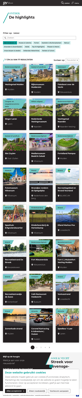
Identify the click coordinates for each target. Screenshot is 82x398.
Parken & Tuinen (48, 51)
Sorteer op (59, 60)
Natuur (66, 43)
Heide (27, 47)
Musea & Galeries (25, 43)
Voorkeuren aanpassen (59, 391)
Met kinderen (9, 43)
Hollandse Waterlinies (31, 51)
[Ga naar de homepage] (8, 3)
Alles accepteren (14, 391)
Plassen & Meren (53, 47)
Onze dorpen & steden (12, 51)
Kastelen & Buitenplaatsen (51, 43)
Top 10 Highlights (38, 47)
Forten (36, 43)
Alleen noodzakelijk (37, 391)
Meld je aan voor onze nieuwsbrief (13, 362)
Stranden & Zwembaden (13, 47)
